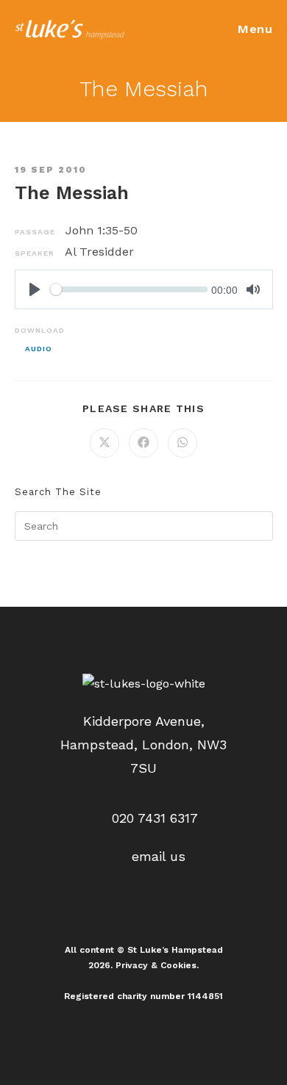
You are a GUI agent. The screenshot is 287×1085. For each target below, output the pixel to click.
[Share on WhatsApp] (182, 443)
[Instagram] (143, 909)
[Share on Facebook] (143, 443)
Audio (38, 349)
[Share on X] (104, 443)
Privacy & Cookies (156, 965)
